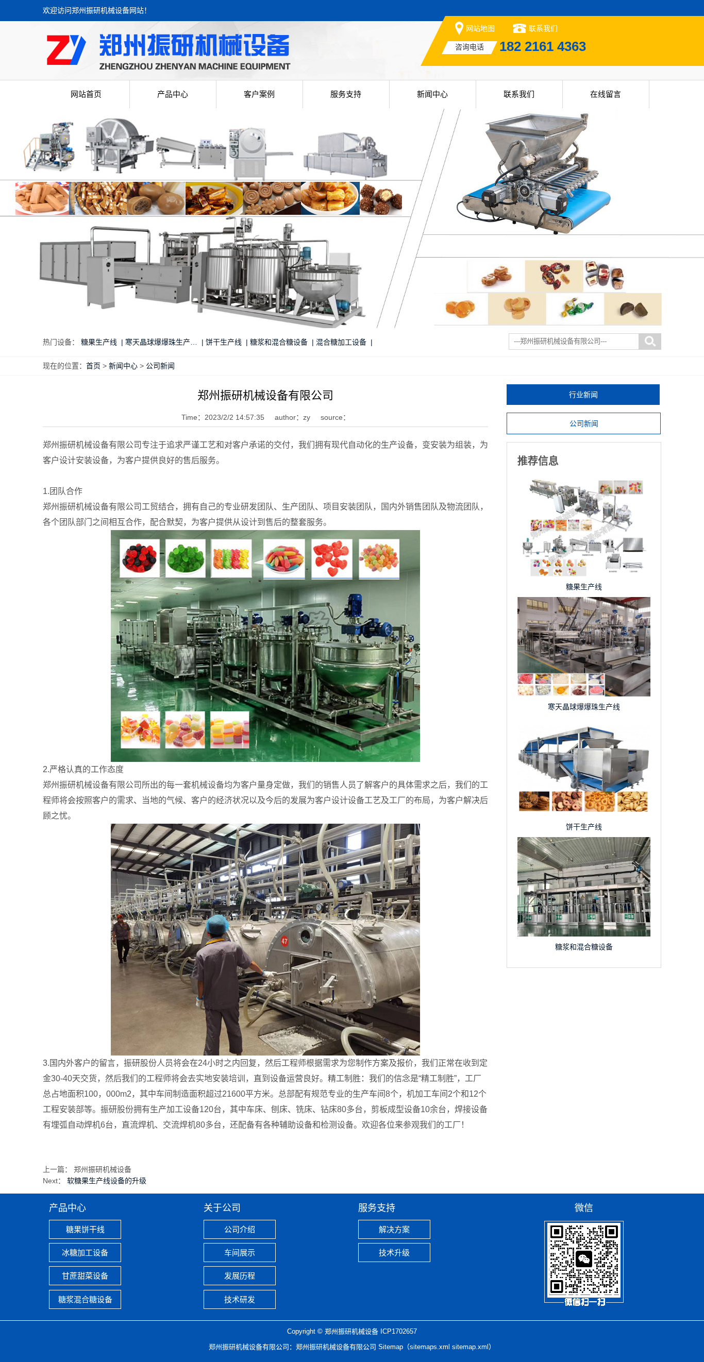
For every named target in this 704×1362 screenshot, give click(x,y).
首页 (93, 366)
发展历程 (239, 1275)
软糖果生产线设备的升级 (106, 1181)
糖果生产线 (584, 587)
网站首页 (86, 94)
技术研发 (239, 1299)
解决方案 (394, 1229)
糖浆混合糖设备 (85, 1299)
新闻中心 (432, 94)
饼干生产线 (584, 827)
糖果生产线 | (102, 342)
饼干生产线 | (227, 342)
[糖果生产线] (583, 487)
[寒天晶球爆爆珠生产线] (583, 607)
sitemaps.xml (430, 1347)
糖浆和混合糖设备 (584, 947)
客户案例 (259, 94)
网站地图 (480, 28)
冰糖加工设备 (85, 1252)
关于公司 (222, 1208)
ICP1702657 (398, 1331)
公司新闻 (160, 366)
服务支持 (345, 94)
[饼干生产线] (583, 727)
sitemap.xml (470, 1347)
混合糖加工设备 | (344, 342)
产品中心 (172, 94)
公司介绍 (239, 1229)
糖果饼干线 (85, 1229)
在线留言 (605, 94)
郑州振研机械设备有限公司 (336, 1347)
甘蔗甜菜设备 (85, 1275)
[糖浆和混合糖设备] (583, 847)
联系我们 (543, 28)
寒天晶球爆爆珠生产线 (584, 707)
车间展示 (239, 1252)
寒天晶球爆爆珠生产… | (164, 342)
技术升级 (394, 1252)
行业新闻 (583, 394)
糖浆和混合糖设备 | (282, 342)
